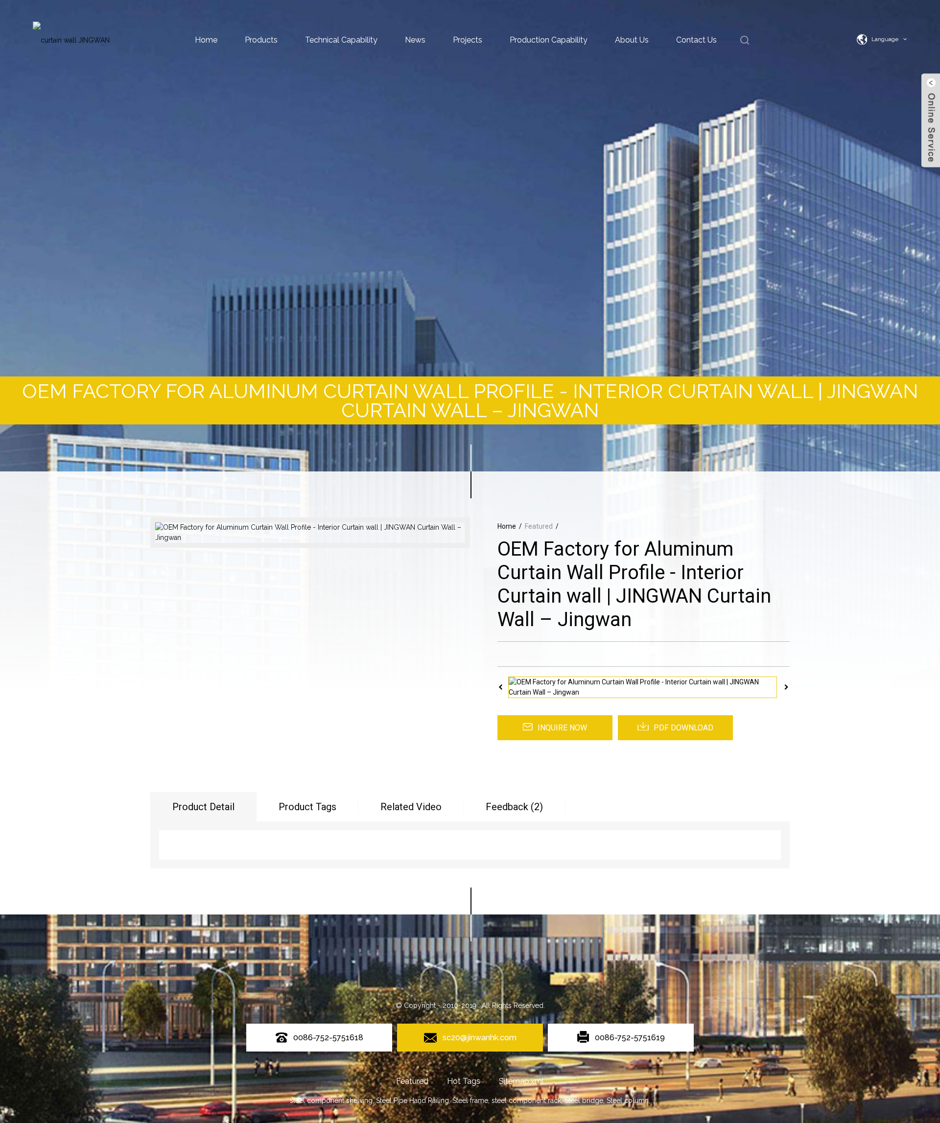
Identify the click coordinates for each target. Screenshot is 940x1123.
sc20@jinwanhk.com (480, 1037)
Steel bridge (583, 1100)
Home (206, 40)
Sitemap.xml (521, 1081)
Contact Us (696, 40)
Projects (467, 40)
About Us (632, 40)
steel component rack (526, 1100)
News (415, 40)
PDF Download (683, 727)
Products (261, 40)
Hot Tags (463, 1081)
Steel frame (470, 1100)
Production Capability (549, 40)
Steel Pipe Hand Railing (412, 1100)
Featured (539, 526)
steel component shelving (331, 1100)
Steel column (628, 1100)
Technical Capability (341, 40)
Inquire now (562, 727)
